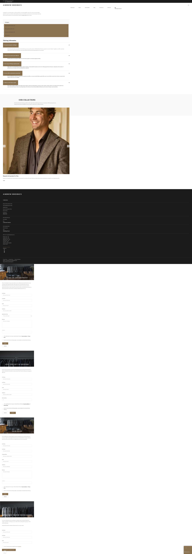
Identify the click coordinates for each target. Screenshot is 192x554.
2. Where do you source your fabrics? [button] (11, 55)
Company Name (4, 454)
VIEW (4, 180)
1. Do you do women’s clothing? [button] (10, 45)
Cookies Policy (11, 259)
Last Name (3, 298)
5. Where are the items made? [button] (10, 82)
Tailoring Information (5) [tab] (10, 25)
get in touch (25, 15)
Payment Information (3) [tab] (10, 32)
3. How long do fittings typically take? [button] (11, 63)
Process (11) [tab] (7, 35)
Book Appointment (118, 8)
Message (3, 319)
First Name (3, 293)
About (80, 7)
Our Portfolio (87, 7)
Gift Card (109, 7)
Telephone (3, 392)
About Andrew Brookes (6, 217)
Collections (72, 7)
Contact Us (101, 7)
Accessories (5, 212)
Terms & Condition (24, 336)
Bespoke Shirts (5, 210)
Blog (94, 7)
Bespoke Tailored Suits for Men (7, 203)
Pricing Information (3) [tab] (9, 28)
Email (3, 303)
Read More (19, 546)
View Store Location (6, 247)
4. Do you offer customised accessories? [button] (12, 73)
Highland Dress (5, 207)
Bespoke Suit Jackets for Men (11, 176)
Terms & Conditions (17, 259)
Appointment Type (5, 314)
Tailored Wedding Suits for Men (7, 205)
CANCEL (5, 496)
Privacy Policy (5, 259)
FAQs (4, 229)
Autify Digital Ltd (10, 261)
